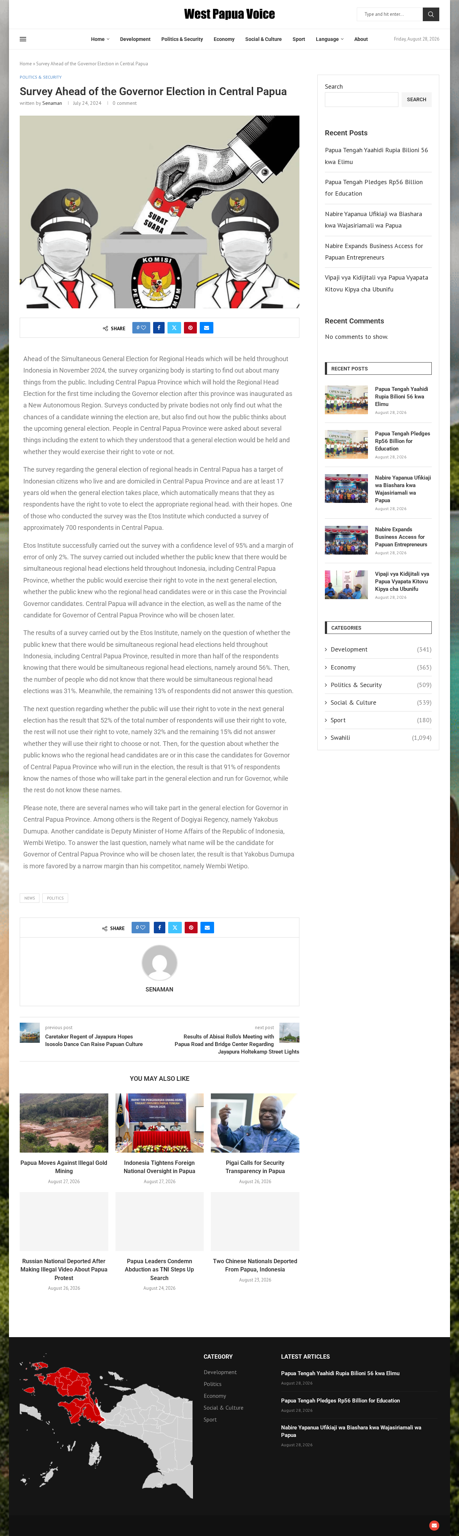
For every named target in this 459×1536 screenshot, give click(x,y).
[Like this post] (143, 327)
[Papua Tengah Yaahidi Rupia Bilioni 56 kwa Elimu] (346, 400)
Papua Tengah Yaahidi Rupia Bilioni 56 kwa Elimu (401, 396)
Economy (224, 39)
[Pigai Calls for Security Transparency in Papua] (255, 1122)
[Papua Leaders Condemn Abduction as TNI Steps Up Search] (159, 1221)
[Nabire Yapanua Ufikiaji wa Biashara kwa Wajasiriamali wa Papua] (346, 488)
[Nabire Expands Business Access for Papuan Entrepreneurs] (346, 540)
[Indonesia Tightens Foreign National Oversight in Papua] (159, 1122)
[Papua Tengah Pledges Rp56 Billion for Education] (346, 444)
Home (98, 39)
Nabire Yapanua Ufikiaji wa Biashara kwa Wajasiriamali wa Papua (403, 489)
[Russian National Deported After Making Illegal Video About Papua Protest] (64, 1221)
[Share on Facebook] (159, 327)
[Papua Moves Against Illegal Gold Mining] (64, 1122)
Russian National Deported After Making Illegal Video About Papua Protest (64, 1269)
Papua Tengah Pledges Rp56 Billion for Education (402, 441)
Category (218, 1357)
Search (431, 14)
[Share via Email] (206, 327)
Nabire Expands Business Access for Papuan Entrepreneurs (401, 537)
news (29, 898)
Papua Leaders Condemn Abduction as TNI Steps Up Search (159, 1269)
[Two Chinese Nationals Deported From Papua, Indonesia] (255, 1221)
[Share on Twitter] (174, 327)
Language (327, 39)
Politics (55, 898)
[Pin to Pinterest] (190, 327)
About (361, 39)
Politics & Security (182, 39)
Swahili (381, 737)
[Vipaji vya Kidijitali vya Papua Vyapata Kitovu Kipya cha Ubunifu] (346, 584)
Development (135, 39)
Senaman (52, 103)
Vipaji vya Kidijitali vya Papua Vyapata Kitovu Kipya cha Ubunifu (402, 581)
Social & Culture (263, 39)
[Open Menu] (23, 39)
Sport (299, 39)
